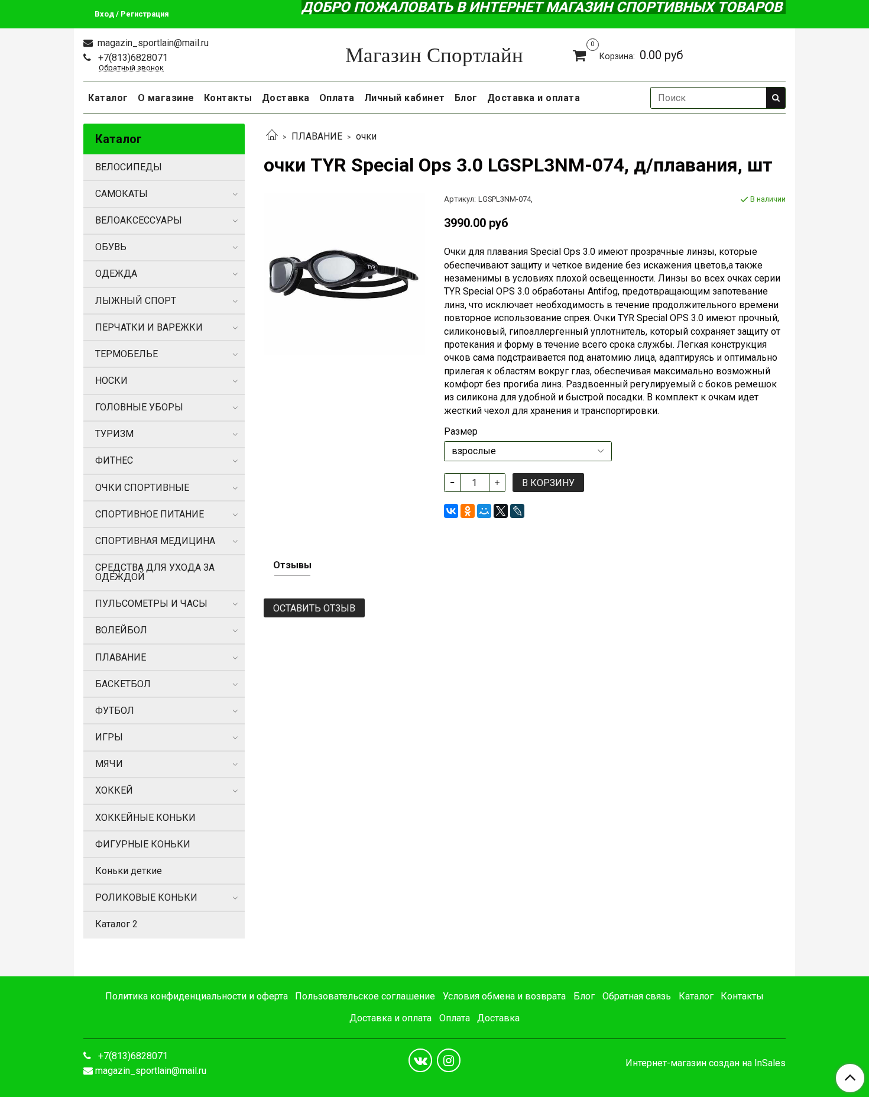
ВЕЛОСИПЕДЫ (128, 167)
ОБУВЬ (111, 247)
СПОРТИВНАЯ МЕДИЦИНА (155, 540)
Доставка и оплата (534, 97)
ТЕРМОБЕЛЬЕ (126, 354)
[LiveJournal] (517, 511)
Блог (466, 97)
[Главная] (272, 136)
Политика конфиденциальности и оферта (196, 996)
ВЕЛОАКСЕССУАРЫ (138, 220)
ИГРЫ (109, 737)
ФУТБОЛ (114, 710)
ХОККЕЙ (114, 790)
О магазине (166, 97)
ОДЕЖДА (116, 273)
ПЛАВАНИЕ (316, 136)
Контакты (228, 97)
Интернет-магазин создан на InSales (705, 1063)
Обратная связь (636, 996)
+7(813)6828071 (132, 57)
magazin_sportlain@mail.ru (152, 42)
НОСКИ (111, 380)
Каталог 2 (116, 924)
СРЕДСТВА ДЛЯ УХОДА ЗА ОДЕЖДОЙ (155, 572)
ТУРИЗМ (114, 433)
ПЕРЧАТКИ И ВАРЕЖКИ (149, 327)
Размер (461, 431)
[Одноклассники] (468, 511)
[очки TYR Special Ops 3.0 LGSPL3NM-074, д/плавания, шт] (344, 273)
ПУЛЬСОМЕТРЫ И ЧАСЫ (151, 603)
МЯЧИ (109, 763)
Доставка (286, 97)
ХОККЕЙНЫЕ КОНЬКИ (145, 817)
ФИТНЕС (114, 460)
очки (366, 136)
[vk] (420, 1060)
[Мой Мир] (484, 511)
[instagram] (449, 1060)
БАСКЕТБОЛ (123, 684)
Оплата (337, 97)
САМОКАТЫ (121, 193)
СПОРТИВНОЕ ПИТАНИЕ (149, 514)
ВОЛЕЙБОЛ (121, 630)
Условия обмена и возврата (504, 996)
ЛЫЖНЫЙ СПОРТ (135, 300)
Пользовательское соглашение (365, 996)
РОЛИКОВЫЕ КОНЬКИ (146, 897)
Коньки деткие (128, 870)
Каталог (108, 97)
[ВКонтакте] (451, 511)
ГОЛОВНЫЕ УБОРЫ (139, 407)
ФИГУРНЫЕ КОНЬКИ (142, 844)
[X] (501, 511)
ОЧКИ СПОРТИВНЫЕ (142, 487)
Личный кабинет (404, 97)
